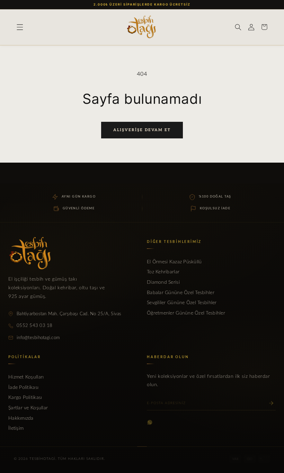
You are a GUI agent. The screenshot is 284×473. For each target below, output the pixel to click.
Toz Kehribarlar (163, 272)
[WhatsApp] (150, 422)
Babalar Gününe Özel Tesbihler (180, 292)
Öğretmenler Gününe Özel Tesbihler (186, 313)
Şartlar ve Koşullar (28, 408)
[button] (19, 27)
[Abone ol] (271, 403)
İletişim (16, 428)
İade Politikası (23, 387)
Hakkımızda (21, 418)
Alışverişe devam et (142, 130)
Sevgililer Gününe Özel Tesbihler (182, 302)
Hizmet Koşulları (26, 377)
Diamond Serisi (163, 282)
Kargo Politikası (25, 397)
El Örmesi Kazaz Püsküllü (174, 262)
